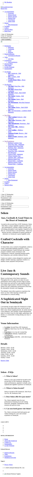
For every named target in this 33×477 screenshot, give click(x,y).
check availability (6, 39)
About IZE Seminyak (10, 441)
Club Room (11, 20)
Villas (6, 454)
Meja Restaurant (13, 24)
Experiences (7, 456)
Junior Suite (11, 21)
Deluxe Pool (11, 18)
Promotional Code (6, 37)
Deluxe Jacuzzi (12, 16)
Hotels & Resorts (9, 452)
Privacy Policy (8, 465)
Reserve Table (5, 360)
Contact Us (7, 442)
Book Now (4, 8)
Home (6, 439)
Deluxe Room (12, 15)
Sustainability (8, 444)
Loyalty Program (9, 445)
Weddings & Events (10, 457)
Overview (11, 13)
